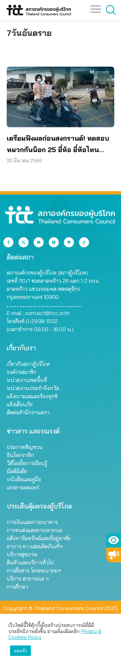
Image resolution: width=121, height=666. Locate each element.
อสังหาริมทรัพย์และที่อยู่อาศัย (39, 538)
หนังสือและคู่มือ (24, 479)
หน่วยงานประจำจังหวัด (33, 388)
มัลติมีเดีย (17, 471)
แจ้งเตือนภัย (20, 404)
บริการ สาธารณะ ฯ (28, 578)
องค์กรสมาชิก (21, 372)
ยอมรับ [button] (20, 650)
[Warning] (113, 555)
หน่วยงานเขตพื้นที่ (27, 380)
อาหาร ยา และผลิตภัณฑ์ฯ (35, 546)
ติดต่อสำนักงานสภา (28, 412)
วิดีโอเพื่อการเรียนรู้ (27, 463)
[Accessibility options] (113, 540)
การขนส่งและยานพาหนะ (34, 530)
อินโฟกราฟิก (20, 455)
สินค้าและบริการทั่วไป (30, 562)
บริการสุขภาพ (22, 554)
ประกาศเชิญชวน (25, 447)
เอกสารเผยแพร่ (23, 487)
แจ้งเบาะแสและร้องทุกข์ (32, 396)
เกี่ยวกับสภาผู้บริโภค (28, 363)
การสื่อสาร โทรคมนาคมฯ (34, 570)
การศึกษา (17, 586)
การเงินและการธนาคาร (32, 522)
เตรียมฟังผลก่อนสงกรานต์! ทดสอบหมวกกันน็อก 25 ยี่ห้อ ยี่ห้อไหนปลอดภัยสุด (58, 144)
